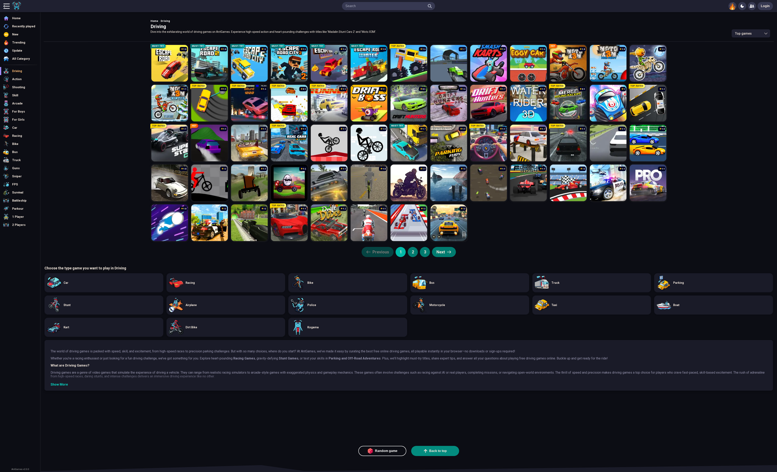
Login (765, 6)
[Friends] (752, 6)
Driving (165, 20)
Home (154, 20)
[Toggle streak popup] (732, 6)
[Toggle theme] (742, 6)
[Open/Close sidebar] (6, 6)
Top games (743, 33)
